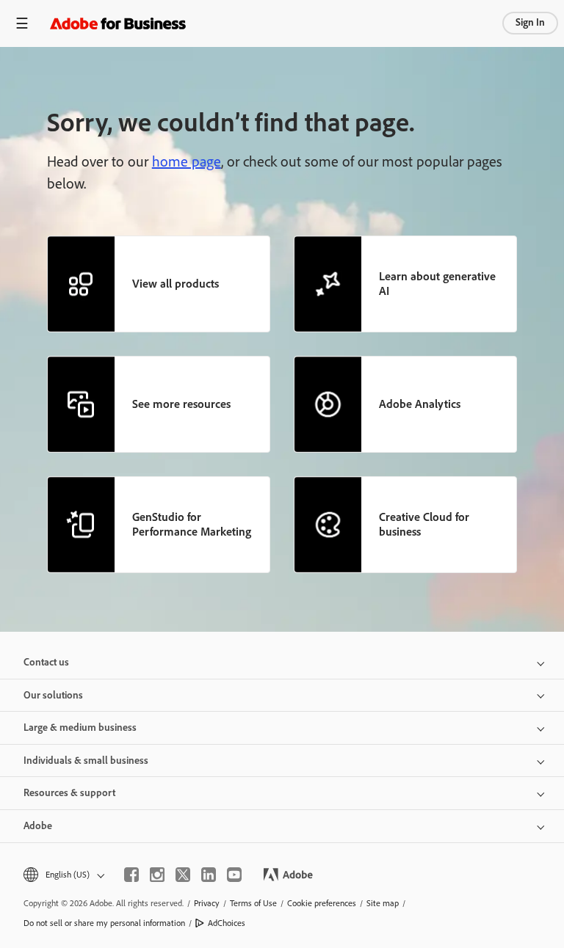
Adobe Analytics (419, 404)
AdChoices (226, 923)
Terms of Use (253, 903)
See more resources (181, 404)
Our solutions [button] (53, 695)
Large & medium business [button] (80, 727)
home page (186, 161)
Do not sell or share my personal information (104, 923)
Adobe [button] (38, 826)
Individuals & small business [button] (86, 760)
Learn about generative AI (437, 283)
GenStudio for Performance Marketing (191, 524)
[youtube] (234, 874)
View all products (175, 284)
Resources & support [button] (69, 793)
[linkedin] (208, 874)
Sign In (530, 22)
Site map (382, 903)
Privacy (207, 903)
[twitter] (183, 874)
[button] (63, 875)
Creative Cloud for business (424, 524)
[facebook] (131, 874)
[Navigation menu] (22, 23)
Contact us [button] (46, 662)
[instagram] (157, 874)
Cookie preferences (321, 903)
